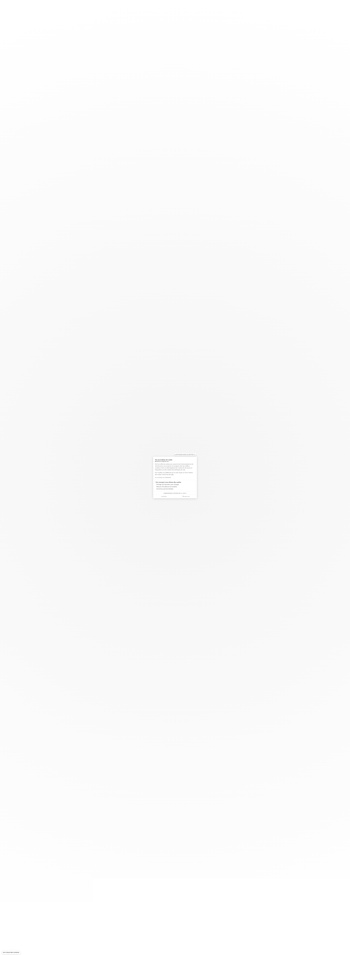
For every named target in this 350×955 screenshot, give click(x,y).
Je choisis (164, 496)
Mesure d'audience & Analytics (166, 487)
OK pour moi (185, 496)
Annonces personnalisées (164, 489)
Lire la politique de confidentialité (163, 477)
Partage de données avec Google (167, 484)
